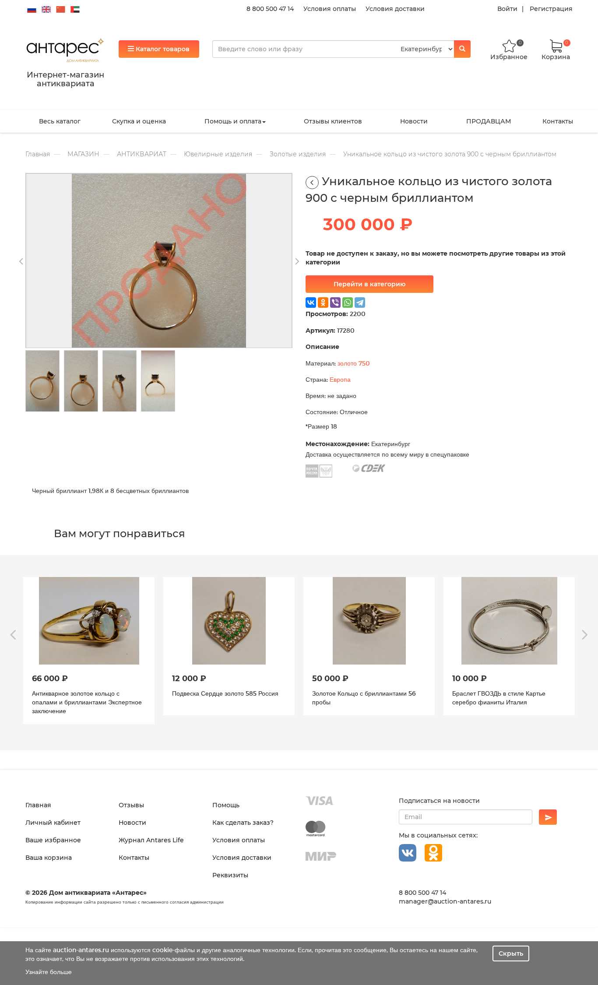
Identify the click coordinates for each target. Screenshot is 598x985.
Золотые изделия (298, 154)
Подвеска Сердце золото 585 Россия (85, 693)
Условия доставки (395, 9)
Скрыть (511, 953)
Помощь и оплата (232, 121)
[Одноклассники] (323, 302)
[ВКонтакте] (311, 302)
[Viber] (335, 302)
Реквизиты (230, 875)
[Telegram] (360, 302)
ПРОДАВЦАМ (488, 121)
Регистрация (551, 9)
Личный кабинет (53, 823)
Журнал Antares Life (151, 840)
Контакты (557, 121)
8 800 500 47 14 (270, 9)
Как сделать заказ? (243, 823)
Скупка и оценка (139, 121)
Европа (340, 379)
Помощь (225, 805)
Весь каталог (60, 121)
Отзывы (131, 805)
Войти (507, 9)
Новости (414, 121)
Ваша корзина (48, 858)
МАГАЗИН (83, 154)
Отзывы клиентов (333, 121)
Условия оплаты (329, 9)
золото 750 (354, 363)
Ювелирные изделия (218, 154)
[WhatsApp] (347, 302)
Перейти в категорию (369, 284)
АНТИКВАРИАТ (141, 154)
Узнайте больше (48, 971)
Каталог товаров (162, 49)
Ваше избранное (53, 840)
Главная (37, 154)
